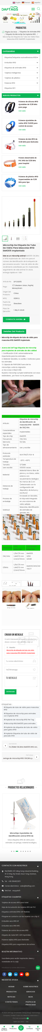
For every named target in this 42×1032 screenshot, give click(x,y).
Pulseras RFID (10, 83)
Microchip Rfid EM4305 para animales (20, 723)
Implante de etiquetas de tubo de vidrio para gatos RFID (20, 728)
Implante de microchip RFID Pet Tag (19, 719)
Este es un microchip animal (14, 256)
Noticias (11, 997)
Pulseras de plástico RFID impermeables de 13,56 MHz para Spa (28, 180)
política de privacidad (31, 1003)
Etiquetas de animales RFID (30, 32)
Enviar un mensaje (21, 1028)
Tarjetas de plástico (12, 78)
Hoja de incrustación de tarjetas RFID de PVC (19, 907)
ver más (22, 111)
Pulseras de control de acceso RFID (15, 930)
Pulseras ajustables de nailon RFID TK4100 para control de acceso (28, 123)
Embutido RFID (10, 62)
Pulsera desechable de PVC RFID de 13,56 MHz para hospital (28, 161)
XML (27, 1022)
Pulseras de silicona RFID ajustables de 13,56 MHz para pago (28, 105)
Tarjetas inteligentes (13, 73)
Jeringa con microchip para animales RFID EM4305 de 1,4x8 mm (21, 834)
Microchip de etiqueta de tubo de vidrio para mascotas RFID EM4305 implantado (20, 339)
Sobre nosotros (30, 986)
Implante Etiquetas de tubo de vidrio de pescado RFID (20, 734)
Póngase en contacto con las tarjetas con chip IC (20, 916)
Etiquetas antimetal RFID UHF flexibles (16, 912)
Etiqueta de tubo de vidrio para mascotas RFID (21, 708)
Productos (11, 991)
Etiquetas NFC (10, 88)
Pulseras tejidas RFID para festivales (15, 940)
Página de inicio (11, 32)
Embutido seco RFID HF (10, 921)
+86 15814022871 (14, 881)
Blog (30, 997)
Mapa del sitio (19, 1022)
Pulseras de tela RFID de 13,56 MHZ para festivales (28, 140)
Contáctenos (11, 1002)
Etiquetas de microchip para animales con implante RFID (20, 714)
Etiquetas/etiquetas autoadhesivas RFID (21, 57)
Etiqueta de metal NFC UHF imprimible (16, 935)
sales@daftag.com (27, 886)
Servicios (30, 991)
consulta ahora (14, 319)
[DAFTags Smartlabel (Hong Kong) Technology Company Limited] (10, 8)
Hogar (11, 986)
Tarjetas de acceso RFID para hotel (15, 902)
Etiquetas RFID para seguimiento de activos (18, 944)
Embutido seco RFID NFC (11, 926)
